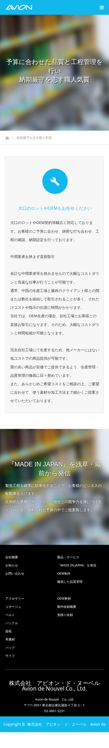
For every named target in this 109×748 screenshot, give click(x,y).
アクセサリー (14, 598)
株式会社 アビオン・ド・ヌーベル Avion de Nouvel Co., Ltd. (56, 685)
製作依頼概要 (66, 606)
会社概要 (11, 557)
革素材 (10, 639)
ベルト (10, 615)
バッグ (10, 647)
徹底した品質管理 (70, 581)
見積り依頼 (65, 615)
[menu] (101, 7)
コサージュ (13, 606)
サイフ (10, 655)
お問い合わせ (14, 573)
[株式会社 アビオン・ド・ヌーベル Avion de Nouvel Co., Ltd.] (19, 7)
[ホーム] (7, 137)
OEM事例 (64, 598)
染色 (8, 631)
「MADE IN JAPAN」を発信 (76, 565)
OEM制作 (64, 573)
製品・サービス (68, 557)
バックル (11, 623)
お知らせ (11, 565)
